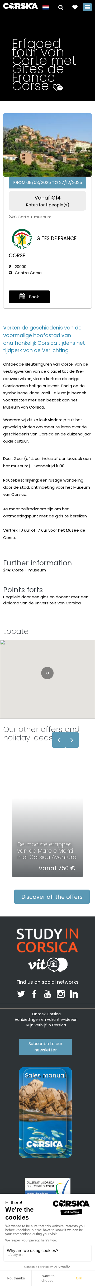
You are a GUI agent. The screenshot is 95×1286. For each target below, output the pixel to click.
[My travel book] (75, 7)
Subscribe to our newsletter (45, 1047)
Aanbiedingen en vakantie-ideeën (46, 1019)
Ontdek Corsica (46, 1014)
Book (33, 297)
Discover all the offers (52, 897)
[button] (60, 7)
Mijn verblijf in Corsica (46, 1025)
